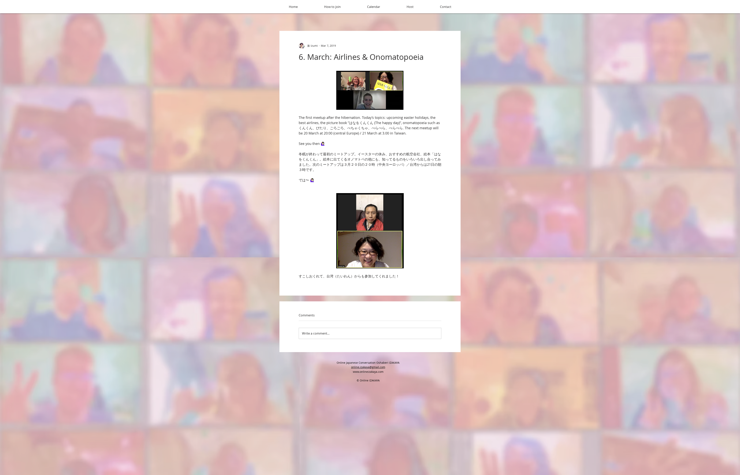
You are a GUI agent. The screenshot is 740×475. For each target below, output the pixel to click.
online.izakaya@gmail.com (368, 367)
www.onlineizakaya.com (368, 372)
